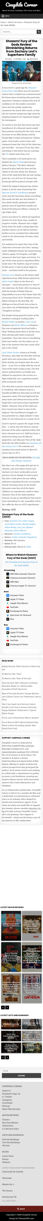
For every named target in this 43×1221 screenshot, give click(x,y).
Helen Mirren (21, 325)
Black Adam (18, 162)
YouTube (14, 607)
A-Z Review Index (10, 1129)
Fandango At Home (19, 611)
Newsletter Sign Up (11, 1094)
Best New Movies (10, 1123)
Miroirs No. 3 (8, 1184)
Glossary (6, 1162)
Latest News (8, 1156)
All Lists (6, 1146)
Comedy (22, 537)
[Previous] (3, 1007)
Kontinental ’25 (9, 1197)
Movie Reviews (15, 22)
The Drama (7, 1191)
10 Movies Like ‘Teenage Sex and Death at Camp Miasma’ (11, 1048)
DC (7, 154)
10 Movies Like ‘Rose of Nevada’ (16, 678)
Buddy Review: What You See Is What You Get (11, 926)
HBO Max (14, 582)
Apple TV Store (17, 599)
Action (14, 537)
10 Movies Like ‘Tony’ (12, 674)
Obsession (7, 1178)
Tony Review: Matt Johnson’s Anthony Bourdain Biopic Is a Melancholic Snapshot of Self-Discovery (20, 686)
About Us (6, 1091)
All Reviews (7, 1126)
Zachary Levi (8, 275)
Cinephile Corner (21, 4)
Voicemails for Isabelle (12, 1172)
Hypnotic (27, 461)
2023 (28, 547)
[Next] (7, 1007)
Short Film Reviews (11, 1109)
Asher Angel (7, 281)
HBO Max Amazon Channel (22, 574)
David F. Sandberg (21, 534)
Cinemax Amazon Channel (22, 578)
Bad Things (16, 461)
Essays (5, 1159)
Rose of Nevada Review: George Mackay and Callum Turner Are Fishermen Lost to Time (21, 697)
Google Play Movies (19, 603)
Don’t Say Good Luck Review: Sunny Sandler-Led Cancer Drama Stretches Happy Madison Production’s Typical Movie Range (31, 957)
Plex (12, 619)
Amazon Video (17, 595)
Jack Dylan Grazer (10, 353)
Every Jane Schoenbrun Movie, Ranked (20, 718)
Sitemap (6, 1106)
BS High (36, 458)
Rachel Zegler (8, 322)
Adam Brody (10, 527)
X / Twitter (7, 1097)
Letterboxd (7, 1103)
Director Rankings (10, 1139)
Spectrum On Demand (20, 615)
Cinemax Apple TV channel (23, 586)
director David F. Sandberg (14, 193)
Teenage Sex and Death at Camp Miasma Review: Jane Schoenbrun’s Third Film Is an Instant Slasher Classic (31, 988)
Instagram (7, 1100)
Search (22, 1208)
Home (3, 22)
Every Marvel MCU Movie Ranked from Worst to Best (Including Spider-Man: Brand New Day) (20, 725)
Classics (6, 1120)
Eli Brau (9, 59)
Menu (7, 16)
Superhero (32, 537)
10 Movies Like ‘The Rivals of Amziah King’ (32, 1048)
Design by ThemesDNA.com (21, 1218)
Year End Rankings (11, 1142)
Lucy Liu (29, 322)
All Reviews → (10, 1201)
